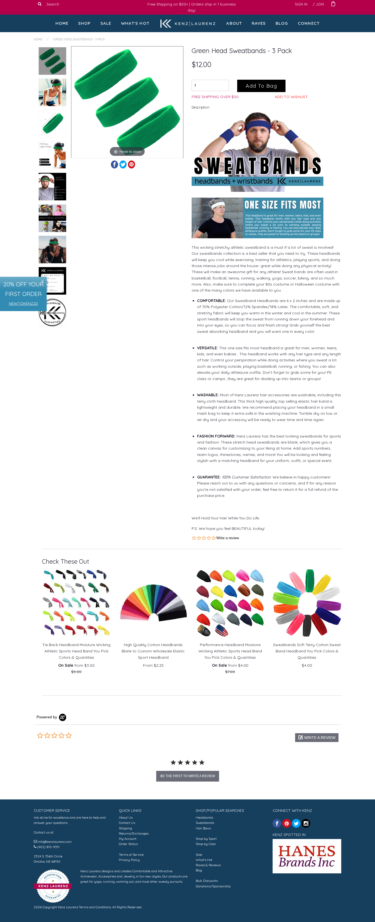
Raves (259, 23)
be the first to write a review (187, 776)
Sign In (301, 4)
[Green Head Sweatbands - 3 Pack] (52, 61)
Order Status (128, 844)
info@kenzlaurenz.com (55, 842)
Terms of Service (131, 854)
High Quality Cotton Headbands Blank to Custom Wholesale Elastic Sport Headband (153, 651)
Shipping (125, 828)
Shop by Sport (206, 839)
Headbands (204, 817)
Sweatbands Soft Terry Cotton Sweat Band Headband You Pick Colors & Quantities (307, 651)
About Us (126, 817)
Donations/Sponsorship (213, 886)
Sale (105, 23)
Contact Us (127, 823)
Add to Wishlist (291, 96)
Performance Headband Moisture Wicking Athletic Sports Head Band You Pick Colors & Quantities (230, 651)
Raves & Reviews (208, 865)
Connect (309, 23)
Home (62, 23)
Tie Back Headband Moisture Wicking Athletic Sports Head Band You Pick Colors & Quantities (76, 651)
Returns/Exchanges (134, 833)
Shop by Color (206, 844)
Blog (282, 23)
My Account (127, 839)
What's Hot (135, 23)
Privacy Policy (129, 860)
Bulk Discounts (207, 881)
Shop (84, 23)
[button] (316, 737)
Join (320, 4)
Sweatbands (205, 823)
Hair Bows (203, 828)
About (234, 23)
